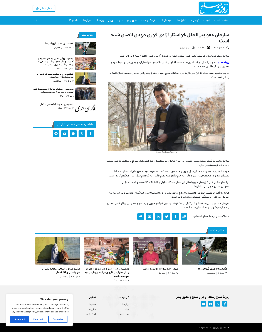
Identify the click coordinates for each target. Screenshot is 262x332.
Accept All (20, 319)
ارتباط (126, 309)
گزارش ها (194, 20)
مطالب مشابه (217, 230)
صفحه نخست (221, 20)
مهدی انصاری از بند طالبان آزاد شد (160, 269)
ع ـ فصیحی (58, 47)
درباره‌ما (87, 20)
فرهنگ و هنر (149, 20)
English (73, 20)
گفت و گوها (91, 314)
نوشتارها (166, 20)
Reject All (38, 319)
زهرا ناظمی (57, 81)
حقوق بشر (132, 20)
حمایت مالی (46, 8)
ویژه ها (100, 20)
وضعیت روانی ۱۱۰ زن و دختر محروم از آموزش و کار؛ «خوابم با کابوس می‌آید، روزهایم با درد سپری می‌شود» (106, 272)
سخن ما (92, 304)
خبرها (207, 20)
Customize (58, 319)
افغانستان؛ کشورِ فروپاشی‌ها (212, 269)
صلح (121, 20)
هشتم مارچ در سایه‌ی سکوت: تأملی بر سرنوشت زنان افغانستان (61, 270)
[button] (36, 20)
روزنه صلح (185, 48)
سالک (59, 68)
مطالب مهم (87, 35)
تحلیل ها (92, 309)
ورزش (110, 20)
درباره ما (125, 304)
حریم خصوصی (123, 314)
